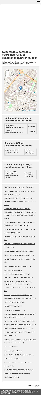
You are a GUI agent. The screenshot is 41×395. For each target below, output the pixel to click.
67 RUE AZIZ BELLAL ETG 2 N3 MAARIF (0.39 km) (18, 251)
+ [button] (7, 72)
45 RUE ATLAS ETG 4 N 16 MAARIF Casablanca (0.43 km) (20, 260)
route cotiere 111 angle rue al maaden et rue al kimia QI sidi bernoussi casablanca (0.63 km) (20, 315)
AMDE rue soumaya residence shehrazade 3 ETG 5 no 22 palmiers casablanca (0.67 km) (20, 341)
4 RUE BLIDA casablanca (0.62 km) (14, 310)
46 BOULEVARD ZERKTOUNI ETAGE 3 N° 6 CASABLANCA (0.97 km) (17, 375)
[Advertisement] (20, 28)
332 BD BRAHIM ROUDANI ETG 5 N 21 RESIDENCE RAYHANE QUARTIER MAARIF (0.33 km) (19, 224)
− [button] (7, 75)
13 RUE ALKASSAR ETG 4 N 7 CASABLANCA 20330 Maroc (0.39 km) (19, 245)
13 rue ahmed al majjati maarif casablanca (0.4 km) (19, 255)
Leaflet (24, 110)
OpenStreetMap (32, 110)
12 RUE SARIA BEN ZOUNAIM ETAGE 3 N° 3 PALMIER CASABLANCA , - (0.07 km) (20, 193)
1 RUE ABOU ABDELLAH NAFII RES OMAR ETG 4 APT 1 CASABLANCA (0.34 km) (20, 231)
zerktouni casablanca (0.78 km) (13, 351)
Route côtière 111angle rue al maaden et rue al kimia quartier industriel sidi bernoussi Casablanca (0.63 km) (20, 323)
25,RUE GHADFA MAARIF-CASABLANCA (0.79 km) (19, 355)
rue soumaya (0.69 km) (11, 347)
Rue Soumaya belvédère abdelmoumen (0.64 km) (18, 328)
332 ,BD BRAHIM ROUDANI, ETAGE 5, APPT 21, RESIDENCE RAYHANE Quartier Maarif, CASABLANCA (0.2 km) (20, 202)
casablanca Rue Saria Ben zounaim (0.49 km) (17, 266)
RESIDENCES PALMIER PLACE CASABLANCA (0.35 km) (19, 238)
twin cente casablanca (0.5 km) (13, 270)
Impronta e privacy (33, 385)
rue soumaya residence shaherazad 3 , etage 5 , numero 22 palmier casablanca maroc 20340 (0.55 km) (20, 296)
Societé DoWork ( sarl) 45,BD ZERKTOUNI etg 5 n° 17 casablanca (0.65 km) (19, 334)
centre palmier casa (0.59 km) (12, 306)
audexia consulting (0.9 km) (12, 359)
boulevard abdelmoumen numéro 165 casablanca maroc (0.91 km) (18, 364)
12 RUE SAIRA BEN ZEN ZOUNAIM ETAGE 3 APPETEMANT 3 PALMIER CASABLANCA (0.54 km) (19, 276)
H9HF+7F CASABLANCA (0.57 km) (14, 302)
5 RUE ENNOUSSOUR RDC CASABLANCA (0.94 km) (19, 370)
